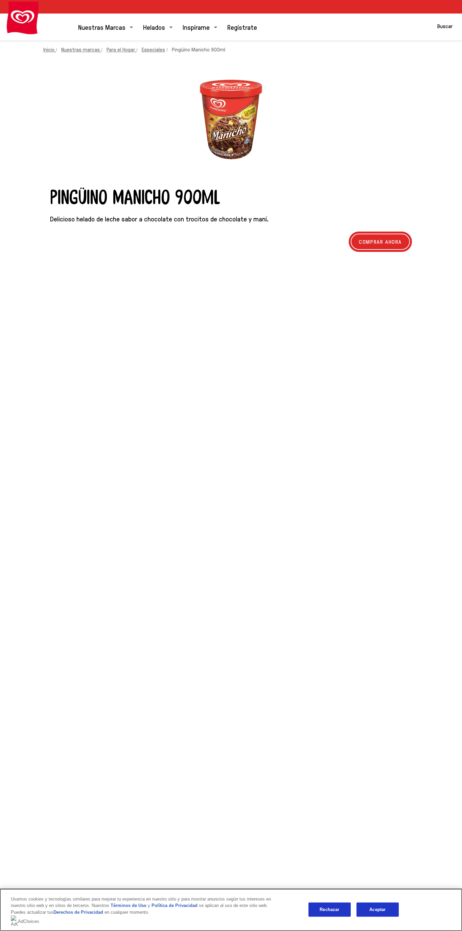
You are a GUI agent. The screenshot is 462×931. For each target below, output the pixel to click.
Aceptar (377, 909)
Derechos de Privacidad (78, 912)
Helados (154, 27)
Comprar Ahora (380, 241)
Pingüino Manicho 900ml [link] (198, 49)
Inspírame (196, 27)
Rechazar (329, 909)
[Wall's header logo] (23, 18)
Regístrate (242, 27)
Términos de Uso (128, 905)
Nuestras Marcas (101, 27)
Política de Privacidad (175, 905)
